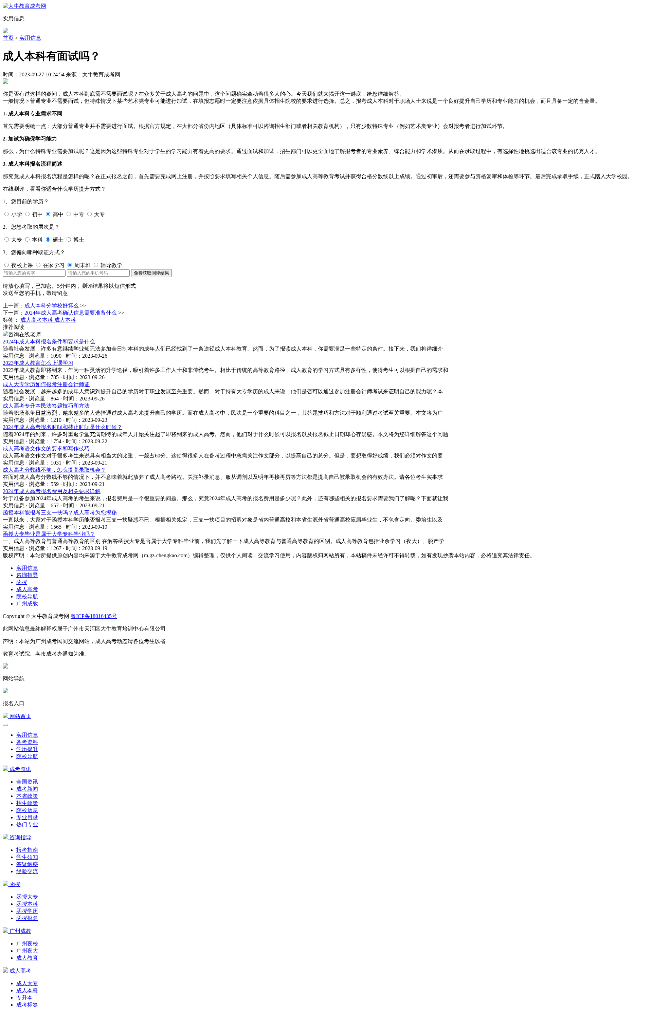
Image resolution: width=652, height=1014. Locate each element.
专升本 (24, 997)
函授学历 (27, 911)
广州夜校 (27, 943)
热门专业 (27, 824)
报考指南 (27, 850)
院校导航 (27, 596)
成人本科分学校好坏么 (51, 305)
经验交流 (27, 871)
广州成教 (27, 603)
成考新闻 (27, 789)
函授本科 (27, 904)
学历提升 (27, 749)
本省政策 (27, 796)
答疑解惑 (27, 864)
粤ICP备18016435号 (94, 616)
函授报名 (27, 918)
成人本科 (27, 990)
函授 (21, 582)
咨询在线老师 (24, 334)
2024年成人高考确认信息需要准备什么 (70, 313)
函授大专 (27, 897)
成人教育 (27, 958)
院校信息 (27, 810)
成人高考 (27, 589)
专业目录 (27, 817)
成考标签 (27, 1005)
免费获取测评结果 (151, 273)
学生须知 (27, 857)
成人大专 (27, 983)
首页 (8, 38)
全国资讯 (27, 782)
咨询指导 (27, 575)
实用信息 (30, 38)
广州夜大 (27, 951)
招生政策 (27, 803)
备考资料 (27, 742)
